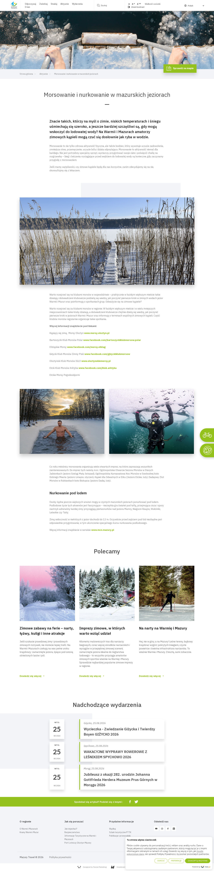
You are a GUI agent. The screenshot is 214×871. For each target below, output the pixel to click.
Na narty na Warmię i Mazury (163, 628)
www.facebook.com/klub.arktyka (97, 368)
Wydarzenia (77, 4)
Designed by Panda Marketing (95, 867)
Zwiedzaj (43, 4)
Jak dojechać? (70, 828)
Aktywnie (64, 4)
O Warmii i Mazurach (29, 828)
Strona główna (26, 74)
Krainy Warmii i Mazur (29, 832)
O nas (27, 7)
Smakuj (54, 4)
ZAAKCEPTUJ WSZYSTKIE (197, 861)
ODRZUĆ (161, 861)
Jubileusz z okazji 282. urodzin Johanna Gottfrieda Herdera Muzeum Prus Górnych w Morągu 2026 (120, 779)
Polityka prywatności (60, 857)
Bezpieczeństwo (72, 832)
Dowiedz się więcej (30, 676)
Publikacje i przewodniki (120, 835)
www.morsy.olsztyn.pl (96, 333)
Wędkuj (112, 828)
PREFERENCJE (176, 861)
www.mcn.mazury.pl (102, 529)
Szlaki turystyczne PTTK (120, 832)
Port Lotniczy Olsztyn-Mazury (77, 842)
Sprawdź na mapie (183, 68)
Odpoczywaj (30, 4)
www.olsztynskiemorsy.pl (96, 361)
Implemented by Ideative (126, 867)
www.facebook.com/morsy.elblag (86, 347)
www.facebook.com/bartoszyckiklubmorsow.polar (112, 340)
